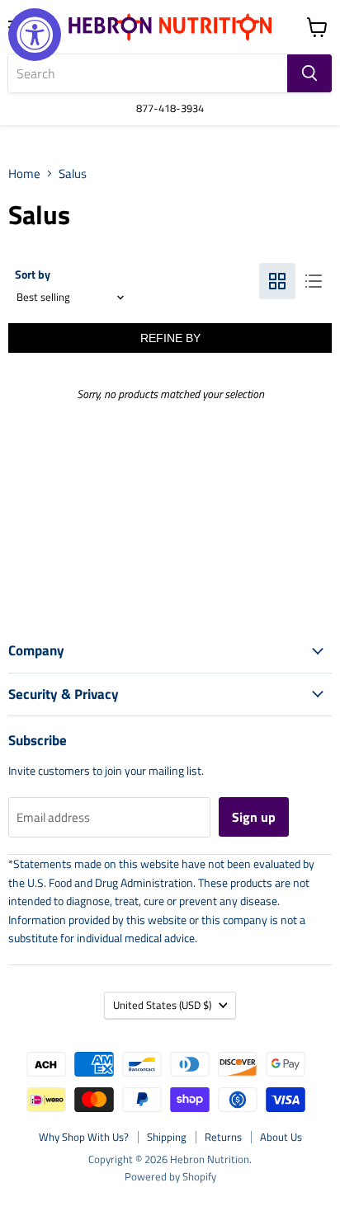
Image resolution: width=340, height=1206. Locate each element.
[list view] (313, 281)
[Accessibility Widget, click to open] (34, 34)
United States (162, 1005)
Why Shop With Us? (84, 1137)
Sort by (32, 274)
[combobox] (147, 73)
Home (24, 174)
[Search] (309, 73)
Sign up (254, 817)
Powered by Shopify (170, 1176)
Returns (223, 1137)
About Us (281, 1137)
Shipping (167, 1137)
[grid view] (277, 281)
